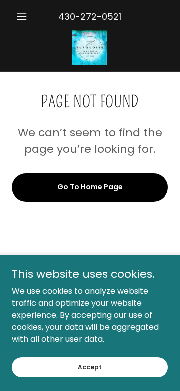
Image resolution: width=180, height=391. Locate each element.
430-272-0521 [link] (90, 16)
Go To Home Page (90, 187)
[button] (24, 16)
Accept (90, 366)
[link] (90, 47)
